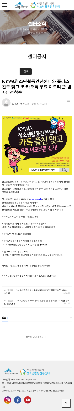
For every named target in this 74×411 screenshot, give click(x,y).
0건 (16, 104)
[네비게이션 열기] (4, 5)
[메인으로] (37, 5)
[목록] (69, 101)
